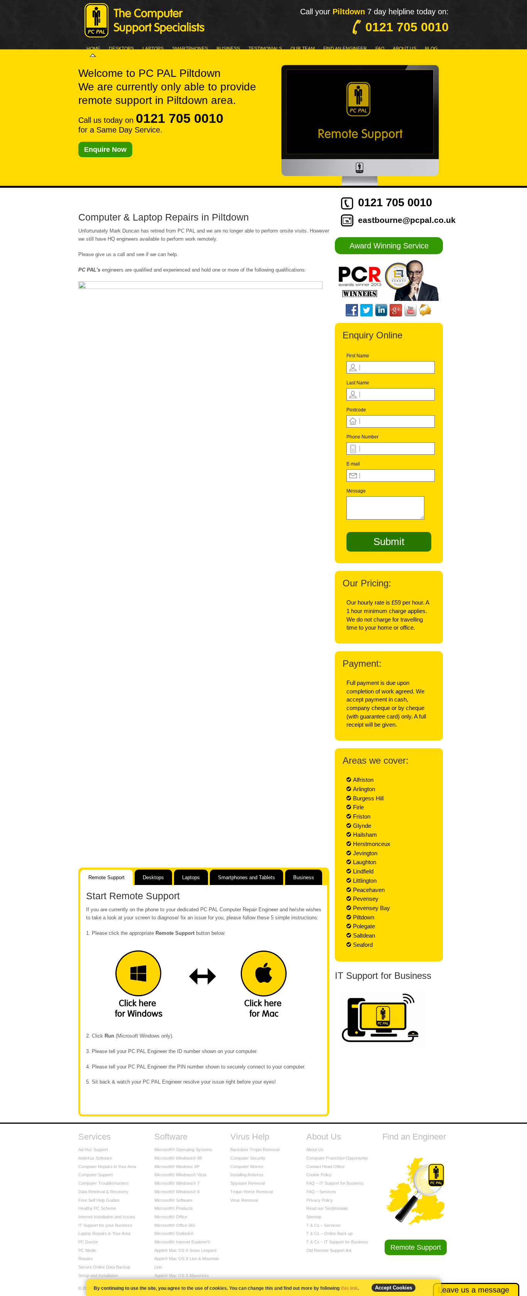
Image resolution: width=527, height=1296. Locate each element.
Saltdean (364, 935)
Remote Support (415, 1247)
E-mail (353, 464)
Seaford (363, 944)
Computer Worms (247, 1166)
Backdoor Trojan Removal (254, 1149)
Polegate (364, 926)
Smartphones (190, 48)
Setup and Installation (98, 1275)
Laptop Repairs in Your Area (104, 1233)
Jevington (365, 853)
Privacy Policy (319, 1200)
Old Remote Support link (329, 1250)
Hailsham (365, 834)
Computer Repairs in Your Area (107, 1166)
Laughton (364, 862)
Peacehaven (369, 890)
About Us (315, 1149)
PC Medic (87, 1250)
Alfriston (363, 779)
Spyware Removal (247, 1183)
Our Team (303, 48)
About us (404, 48)
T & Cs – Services (323, 1225)
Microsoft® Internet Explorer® (182, 1242)
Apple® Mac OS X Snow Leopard (185, 1250)
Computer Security (247, 1158)
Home (93, 48)
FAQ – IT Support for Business (335, 1183)
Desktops (121, 48)
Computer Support (95, 1174)
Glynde (362, 825)
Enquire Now (105, 149)
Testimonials (265, 48)
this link (349, 1288)
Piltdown (363, 917)
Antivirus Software (95, 1158)
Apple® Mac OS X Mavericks (181, 1275)
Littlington (365, 880)
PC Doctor (88, 1242)
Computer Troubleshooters (103, 1183)
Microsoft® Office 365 (174, 1225)
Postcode (356, 410)
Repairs (85, 1258)
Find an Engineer (345, 48)
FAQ (379, 48)
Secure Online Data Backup (104, 1267)
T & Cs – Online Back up (329, 1233)
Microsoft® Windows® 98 (178, 1158)
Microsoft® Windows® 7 (176, 1183)
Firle (358, 807)
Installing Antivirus (247, 1174)
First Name (357, 355)
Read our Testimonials (327, 1208)
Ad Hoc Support (93, 1149)
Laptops (153, 48)
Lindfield (363, 871)
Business (228, 48)
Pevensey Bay (371, 908)
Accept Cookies (393, 1288)
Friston (361, 816)
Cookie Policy (319, 1174)
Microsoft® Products (173, 1208)
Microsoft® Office (170, 1216)
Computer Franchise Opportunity (337, 1158)
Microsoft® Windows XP (176, 1166)
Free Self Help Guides (99, 1200)
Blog (431, 48)
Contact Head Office (325, 1166)
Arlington (364, 789)
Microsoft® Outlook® (174, 1233)
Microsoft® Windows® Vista (180, 1174)
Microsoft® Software (173, 1200)
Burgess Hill (368, 798)
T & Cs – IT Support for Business (337, 1242)
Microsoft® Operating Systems (183, 1149)
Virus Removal (244, 1200)
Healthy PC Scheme (97, 1208)
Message (356, 491)
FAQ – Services (321, 1191)
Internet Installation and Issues (106, 1216)
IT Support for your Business (105, 1225)
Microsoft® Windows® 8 (176, 1191)
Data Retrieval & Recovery (103, 1191)
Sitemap (313, 1216)
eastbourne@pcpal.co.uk (407, 220)
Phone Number (362, 437)
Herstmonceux (371, 844)
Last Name (357, 383)
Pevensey (365, 898)
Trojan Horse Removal (251, 1191)
